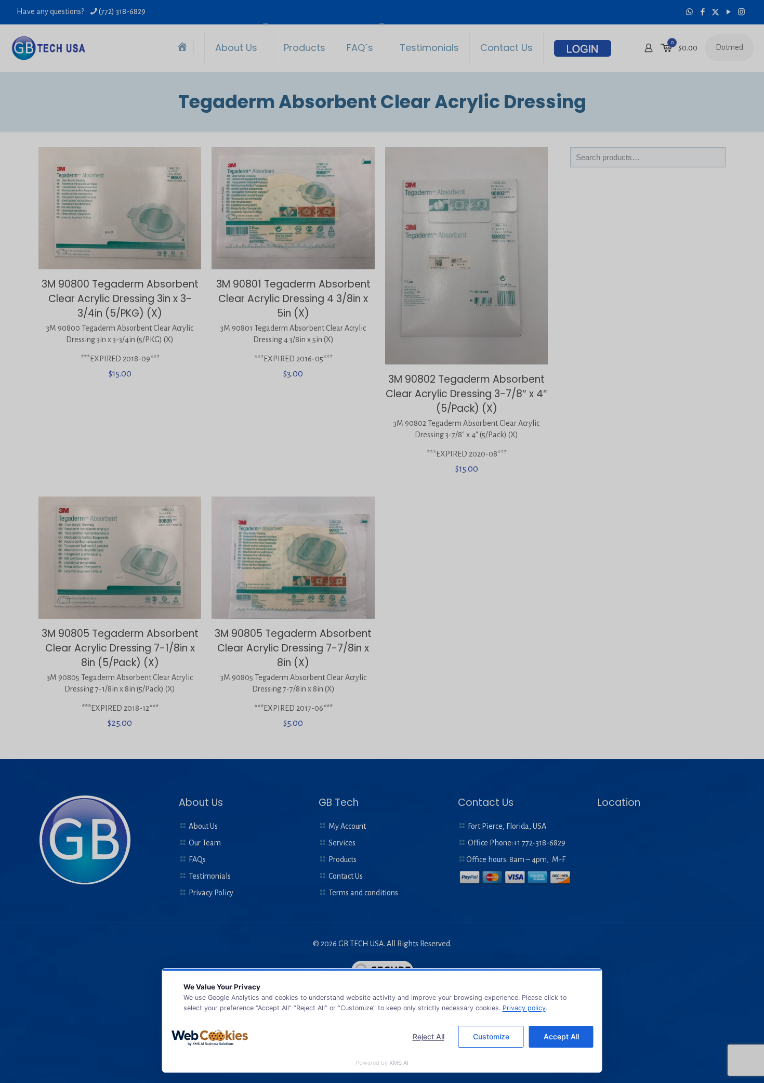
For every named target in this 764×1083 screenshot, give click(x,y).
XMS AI (399, 1062)
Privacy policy (524, 1008)
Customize (491, 1036)
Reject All (428, 1036)
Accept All (561, 1036)
